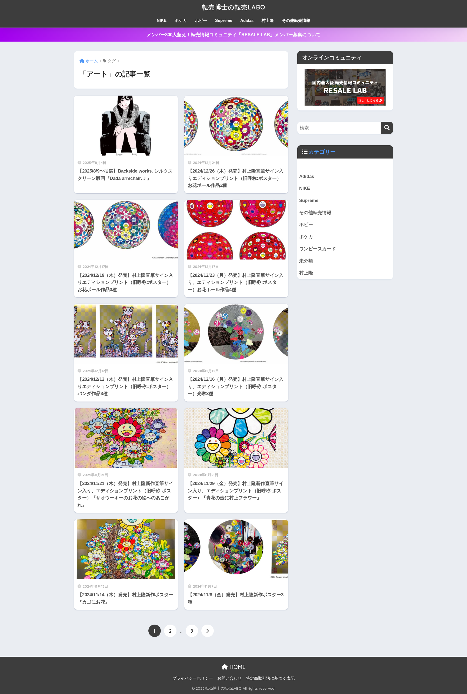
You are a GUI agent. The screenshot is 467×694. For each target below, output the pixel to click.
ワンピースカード (317, 248)
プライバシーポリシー (192, 678)
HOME (237, 666)
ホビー (201, 20)
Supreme (223, 20)
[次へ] (207, 631)
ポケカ (181, 20)
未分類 (306, 261)
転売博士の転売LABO (233, 7)
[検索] (387, 128)
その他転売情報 (296, 20)
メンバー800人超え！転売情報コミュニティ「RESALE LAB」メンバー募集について (234, 34)
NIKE (161, 20)
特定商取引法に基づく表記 (270, 678)
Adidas (246, 20)
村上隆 (268, 20)
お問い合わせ (229, 678)
